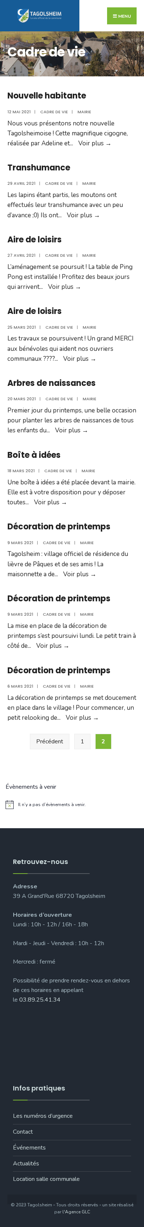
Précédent (49, 741)
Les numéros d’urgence (43, 1116)
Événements (29, 1148)
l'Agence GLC (76, 1212)
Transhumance (38, 167)
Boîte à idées (34, 455)
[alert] (72, 804)
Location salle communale (46, 1179)
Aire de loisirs (34, 239)
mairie (84, 112)
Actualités (26, 1163)
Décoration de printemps (58, 526)
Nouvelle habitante (46, 95)
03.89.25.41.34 (40, 1000)
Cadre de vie (54, 112)
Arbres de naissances (51, 383)
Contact (23, 1132)
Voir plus (95, 143)
